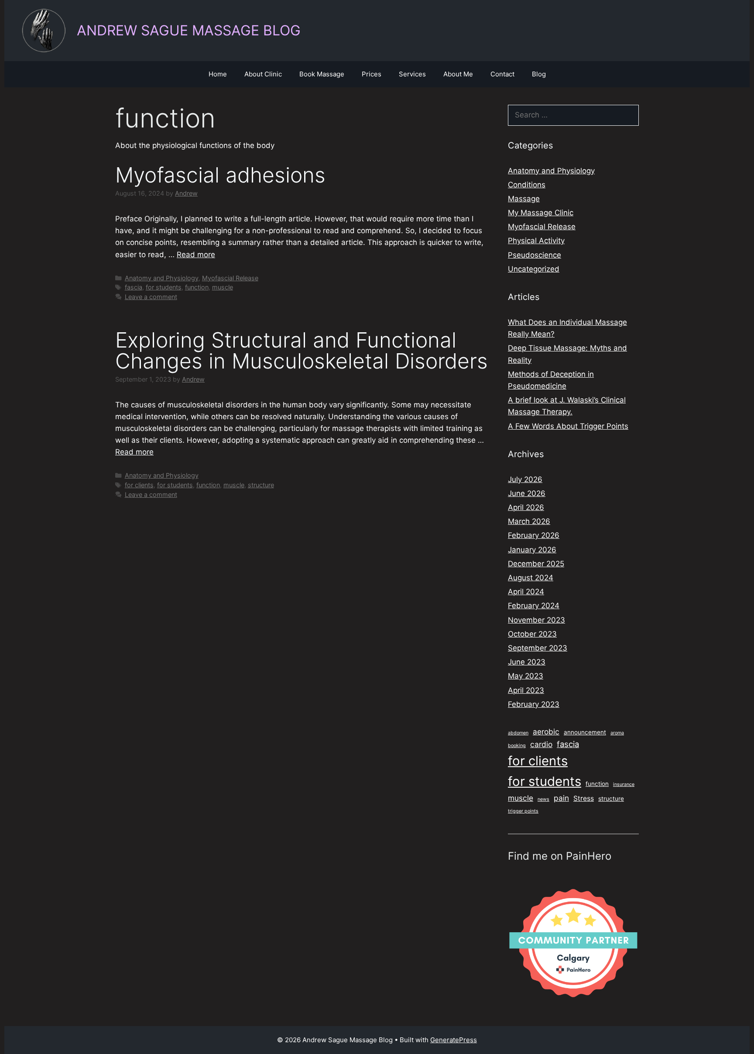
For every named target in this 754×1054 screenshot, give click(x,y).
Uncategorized (533, 269)
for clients (139, 485)
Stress (583, 798)
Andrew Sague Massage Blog (189, 30)
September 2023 (537, 648)
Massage (524, 198)
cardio (541, 744)
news (543, 799)
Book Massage (321, 74)
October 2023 (532, 634)
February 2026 (533, 535)
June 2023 (526, 662)
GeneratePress (453, 1040)
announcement (585, 732)
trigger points (523, 811)
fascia (133, 287)
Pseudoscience (534, 255)
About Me (458, 74)
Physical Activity (536, 240)
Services (412, 74)
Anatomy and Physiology (162, 278)
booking (517, 745)
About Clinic (263, 74)
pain (561, 798)
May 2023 (525, 676)
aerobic (546, 731)
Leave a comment (151, 296)
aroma (617, 733)
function (197, 287)
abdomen (518, 733)
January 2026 (532, 549)
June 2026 (526, 493)
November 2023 (536, 620)
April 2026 (526, 507)
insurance (623, 784)
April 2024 (526, 591)
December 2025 (536, 563)
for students (164, 287)
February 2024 (533, 605)
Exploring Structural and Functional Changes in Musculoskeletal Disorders (301, 350)
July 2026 (525, 479)
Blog (539, 74)
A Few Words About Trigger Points (568, 426)
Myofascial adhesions (220, 175)
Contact (502, 74)
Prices (371, 74)
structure (261, 485)
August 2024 (530, 577)
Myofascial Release (230, 278)
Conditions (526, 184)
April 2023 (526, 690)
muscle (222, 287)
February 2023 (533, 704)
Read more (196, 254)
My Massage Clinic (540, 212)
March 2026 (529, 521)
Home (218, 74)
